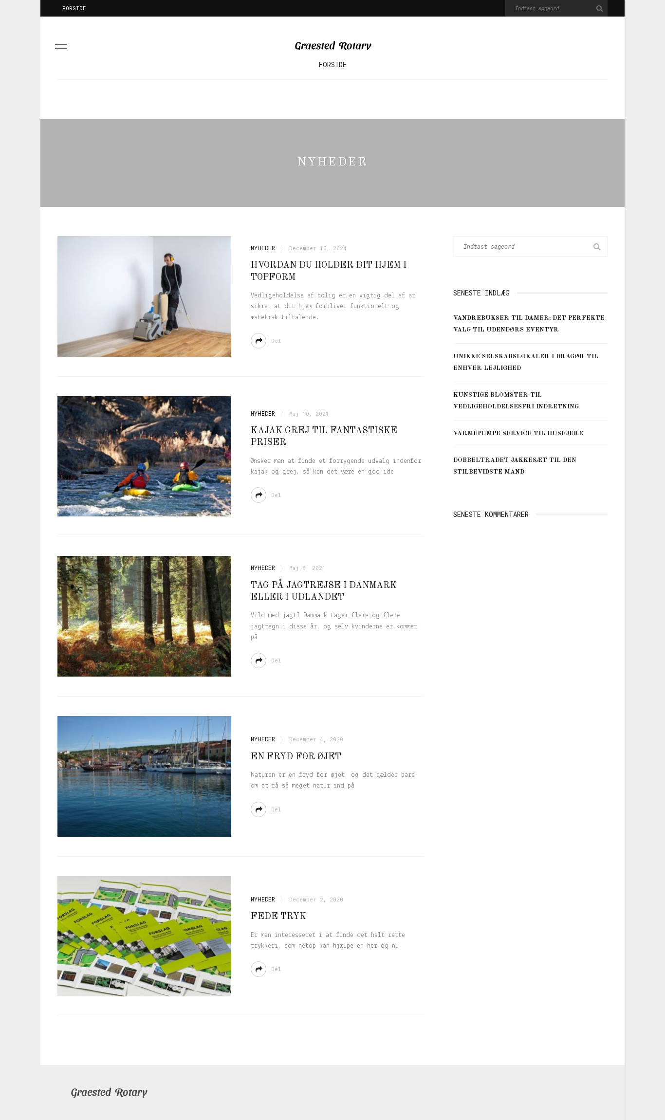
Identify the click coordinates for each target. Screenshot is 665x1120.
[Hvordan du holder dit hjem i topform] (144, 296)
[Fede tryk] (144, 936)
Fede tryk (278, 916)
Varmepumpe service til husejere (518, 433)
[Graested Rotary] (108, 1093)
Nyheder (263, 248)
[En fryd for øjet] (144, 776)
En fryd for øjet (296, 757)
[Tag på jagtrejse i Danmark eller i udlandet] (144, 616)
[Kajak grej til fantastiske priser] (144, 456)
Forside (74, 8)
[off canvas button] (61, 48)
